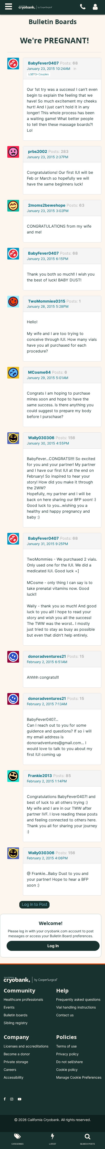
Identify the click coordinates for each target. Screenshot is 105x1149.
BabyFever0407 (43, 63)
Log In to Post (34, 904)
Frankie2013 (40, 775)
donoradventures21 (47, 656)
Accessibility (13, 1077)
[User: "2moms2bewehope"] (14, 206)
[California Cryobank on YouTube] (19, 1099)
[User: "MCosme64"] (14, 373)
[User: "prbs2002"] (14, 152)
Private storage (16, 1062)
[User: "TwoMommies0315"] (14, 301)
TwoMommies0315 (46, 301)
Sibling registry (16, 1023)
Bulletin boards (15, 1015)
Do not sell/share (69, 1062)
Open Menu (8, 6)
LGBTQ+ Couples (38, 74)
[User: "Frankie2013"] (14, 776)
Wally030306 (41, 437)
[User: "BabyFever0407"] (14, 63)
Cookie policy (67, 1069)
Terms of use (66, 1046)
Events (9, 1007)
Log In (53, 945)
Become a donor (17, 1054)
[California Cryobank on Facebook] (5, 1099)
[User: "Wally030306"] (14, 438)
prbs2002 (37, 151)
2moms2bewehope (46, 205)
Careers (10, 1069)
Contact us (65, 1015)
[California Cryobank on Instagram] (11, 1099)
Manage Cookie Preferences (78, 1077)
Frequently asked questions (78, 999)
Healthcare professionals (23, 999)
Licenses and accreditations (26, 1046)
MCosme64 (39, 372)
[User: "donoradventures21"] (14, 657)
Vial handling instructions (76, 1007)
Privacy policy (67, 1054)
